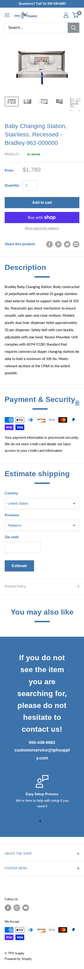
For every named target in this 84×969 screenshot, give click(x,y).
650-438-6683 (42, 742)
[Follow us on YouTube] (25, 907)
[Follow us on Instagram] (17, 907)
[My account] (66, 15)
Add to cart (42, 202)
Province (12, 515)
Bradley (12, 154)
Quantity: (12, 185)
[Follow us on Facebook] (8, 907)
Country (11, 493)
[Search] (73, 28)
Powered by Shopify (18, 959)
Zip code (12, 537)
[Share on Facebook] (49, 244)
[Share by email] (76, 244)
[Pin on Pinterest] (58, 244)
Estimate (19, 566)
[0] (75, 15)
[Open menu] (7, 15)
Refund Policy (15, 586)
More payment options (42, 228)
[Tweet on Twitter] (67, 244)
